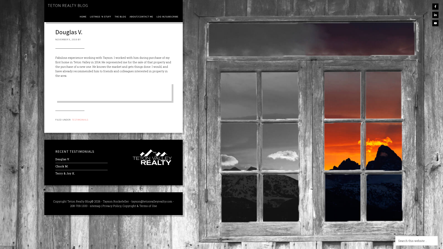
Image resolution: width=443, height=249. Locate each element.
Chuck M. (61, 166)
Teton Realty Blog (68, 5)
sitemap (95, 206)
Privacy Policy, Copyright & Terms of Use (129, 206)
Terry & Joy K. (65, 173)
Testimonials (80, 119)
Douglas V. (62, 159)
